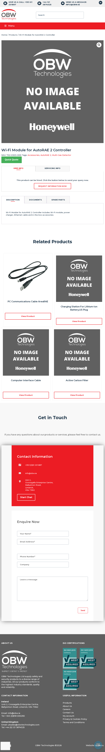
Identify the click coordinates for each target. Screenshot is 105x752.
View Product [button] (28, 316)
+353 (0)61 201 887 (33, 465)
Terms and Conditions (74, 722)
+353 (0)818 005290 (15, 716)
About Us (67, 706)
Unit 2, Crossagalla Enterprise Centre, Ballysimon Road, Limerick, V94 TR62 (20, 705)
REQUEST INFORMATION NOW (52, 186)
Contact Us (68, 712)
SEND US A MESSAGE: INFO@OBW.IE (76, 3)
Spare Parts (58, 200)
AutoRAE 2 (45, 155)
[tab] (12, 199)
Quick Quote (11, 159)
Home (4, 35)
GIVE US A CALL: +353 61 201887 (20, 3)
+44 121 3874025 (47, 3)
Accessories (34, 155)
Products (13, 35)
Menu (11, 26)
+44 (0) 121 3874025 (15, 727)
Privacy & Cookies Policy (75, 719)
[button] (99, 44)
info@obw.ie (31, 473)
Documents (35, 200)
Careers (66, 709)
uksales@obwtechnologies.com (23, 725)
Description (13, 200)
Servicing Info (52, 168)
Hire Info (18, 168)
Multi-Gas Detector (61, 155)
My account (68, 716)
